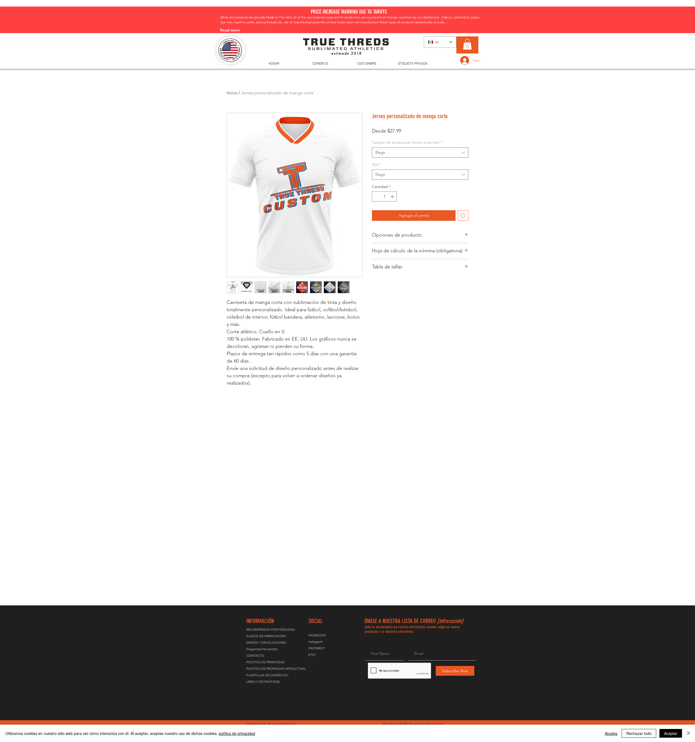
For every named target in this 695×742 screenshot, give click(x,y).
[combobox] (420, 152)
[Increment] (392, 196)
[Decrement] (376, 196)
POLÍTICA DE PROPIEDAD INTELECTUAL (265, 668)
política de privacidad (237, 733)
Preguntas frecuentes (261, 649)
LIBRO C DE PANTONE (263, 682)
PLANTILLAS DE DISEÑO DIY (265, 675)
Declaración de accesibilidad (270, 724)
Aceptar (670, 733)
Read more (230, 30)
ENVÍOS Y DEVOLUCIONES (265, 642)
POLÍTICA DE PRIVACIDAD (265, 662)
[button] (467, 44)
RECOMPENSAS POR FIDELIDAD (265, 629)
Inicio (232, 92)
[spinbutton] (384, 196)
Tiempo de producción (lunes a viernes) (407, 142)
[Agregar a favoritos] (463, 215)
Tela (376, 164)
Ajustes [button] (611, 733)
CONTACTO (255, 655)
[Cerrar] (688, 733)
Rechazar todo (639, 733)
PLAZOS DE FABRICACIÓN (265, 636)
